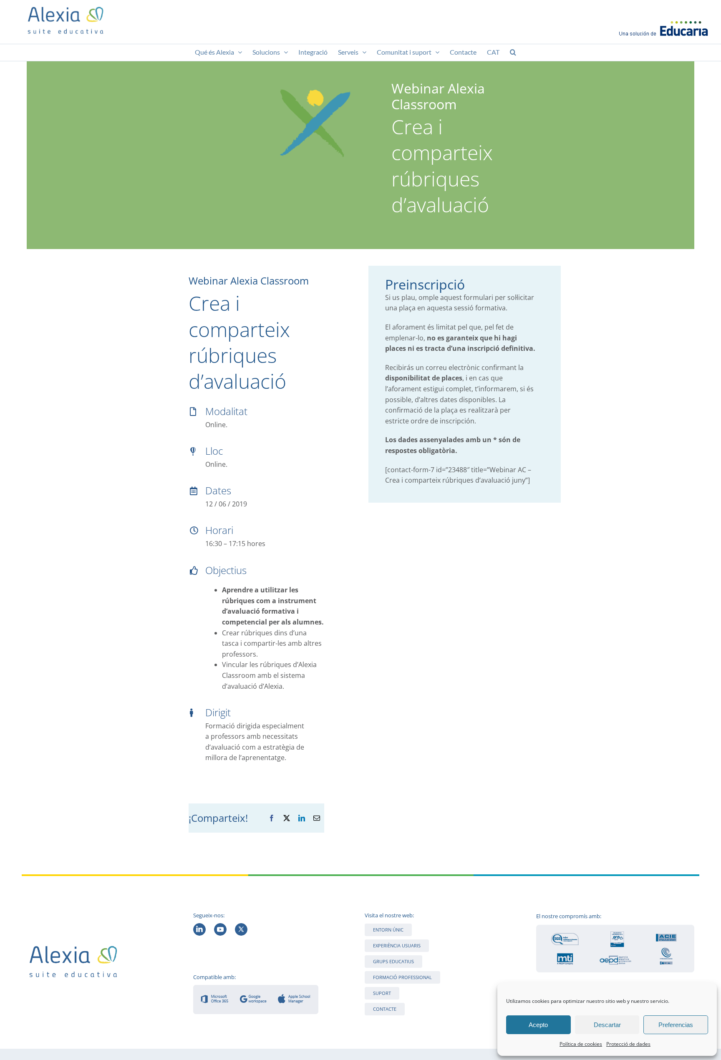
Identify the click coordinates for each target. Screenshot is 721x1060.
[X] (286, 818)
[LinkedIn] (301, 818)
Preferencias (675, 1024)
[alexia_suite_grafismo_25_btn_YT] (220, 926)
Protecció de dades (628, 1043)
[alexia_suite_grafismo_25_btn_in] (199, 926)
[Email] (316, 818)
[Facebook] (271, 818)
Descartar (607, 1024)
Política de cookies (581, 1043)
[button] (513, 52)
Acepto (538, 1024)
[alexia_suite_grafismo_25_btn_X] (241, 926)
